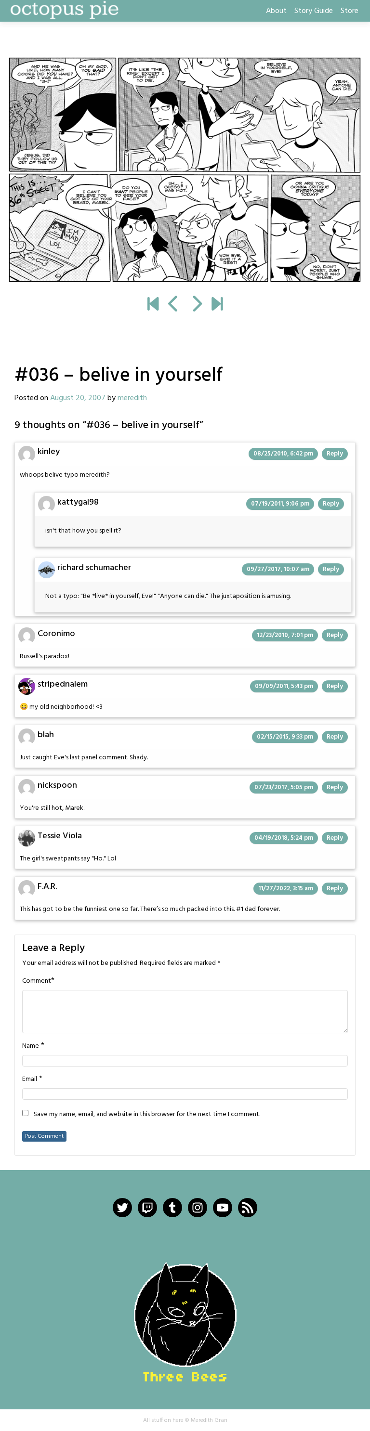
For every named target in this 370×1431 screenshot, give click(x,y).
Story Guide (313, 11)
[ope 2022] (217, 305)
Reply (335, 454)
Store (349, 11)
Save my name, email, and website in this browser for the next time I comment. (147, 1114)
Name (30, 1046)
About (276, 11)
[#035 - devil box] (173, 305)
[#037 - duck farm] (185, 170)
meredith (132, 398)
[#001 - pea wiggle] (153, 305)
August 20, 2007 (78, 398)
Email (29, 1079)
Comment (36, 981)
